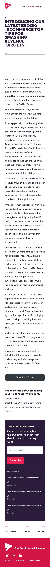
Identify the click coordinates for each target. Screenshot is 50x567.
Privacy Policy (33, 560)
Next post (41, 531)
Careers (20, 560)
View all (27, 531)
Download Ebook (25, 377)
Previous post (10, 531)
